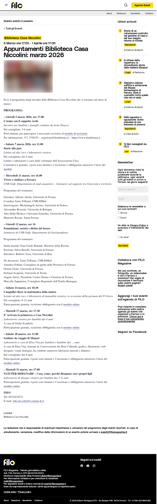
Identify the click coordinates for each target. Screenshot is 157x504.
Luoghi (127, 72)
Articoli (123, 212)
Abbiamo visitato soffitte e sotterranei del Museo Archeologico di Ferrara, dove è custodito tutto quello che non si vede (136, 90)
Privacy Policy (138, 225)
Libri (126, 151)
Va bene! (124, 237)
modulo (8, 169)
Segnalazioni (130, 45)
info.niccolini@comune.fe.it (28, 401)
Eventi (123, 217)
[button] (6, 5)
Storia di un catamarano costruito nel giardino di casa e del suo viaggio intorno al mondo (136, 36)
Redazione (121, 13)
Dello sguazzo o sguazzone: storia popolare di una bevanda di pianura (134, 121)
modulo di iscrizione (76, 133)
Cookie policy (10, 492)
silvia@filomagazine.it (51, 475)
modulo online (71, 304)
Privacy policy (24, 492)
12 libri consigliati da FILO (135, 145)
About (109, 13)
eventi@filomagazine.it (114, 432)
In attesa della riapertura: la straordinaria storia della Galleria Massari (136, 64)
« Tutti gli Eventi (13, 28)
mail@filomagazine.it (13, 481)
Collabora (149, 13)
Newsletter (135, 13)
